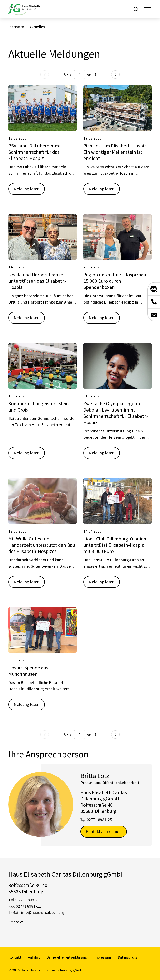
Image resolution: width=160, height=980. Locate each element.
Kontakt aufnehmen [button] (103, 831)
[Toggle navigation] (147, 9)
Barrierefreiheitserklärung (66, 957)
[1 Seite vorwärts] (115, 74)
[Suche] (136, 9)
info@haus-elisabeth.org (42, 912)
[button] (154, 289)
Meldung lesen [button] (26, 188)
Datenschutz (127, 957)
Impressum (102, 957)
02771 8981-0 (28, 899)
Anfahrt (34, 957)
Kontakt (15, 922)
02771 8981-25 (99, 819)
